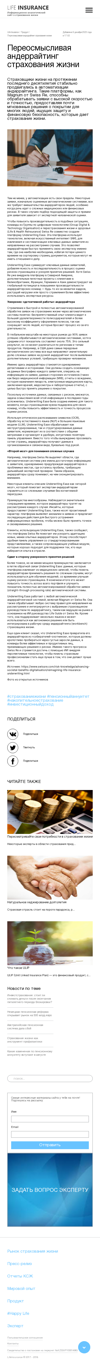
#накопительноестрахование (35, 700)
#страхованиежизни (27, 697)
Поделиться (30, 734)
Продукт (15, 1301)
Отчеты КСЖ (20, 1276)
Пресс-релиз (19, 1264)
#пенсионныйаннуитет (68, 697)
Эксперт (15, 1326)
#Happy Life (18, 1314)
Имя (14, 1112)
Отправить (50, 1145)
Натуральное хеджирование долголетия (37, 902)
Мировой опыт (21, 1289)
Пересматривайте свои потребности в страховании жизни (50, 836)
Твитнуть (29, 747)
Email (14, 1127)
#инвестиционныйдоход (30, 704)
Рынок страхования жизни (32, 1251)
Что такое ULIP (18, 968)
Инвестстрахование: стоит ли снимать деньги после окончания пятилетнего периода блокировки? (29, 998)
